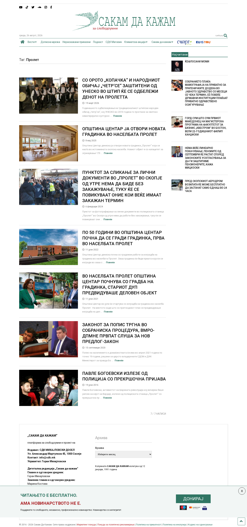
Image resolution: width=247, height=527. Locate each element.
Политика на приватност (148, 524)
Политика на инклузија (174, 524)
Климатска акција (135, 42)
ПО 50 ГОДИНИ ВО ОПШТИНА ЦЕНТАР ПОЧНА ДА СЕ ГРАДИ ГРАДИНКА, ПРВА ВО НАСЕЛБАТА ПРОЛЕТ (123, 238)
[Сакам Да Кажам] (123, 29)
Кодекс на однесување (200, 524)
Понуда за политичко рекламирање (115, 524)
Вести (31, 42)
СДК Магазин (114, 42)
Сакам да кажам (161, 42)
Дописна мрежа (50, 42)
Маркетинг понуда (86, 524)
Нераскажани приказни (77, 42)
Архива (99, 447)
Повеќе (117, 116)
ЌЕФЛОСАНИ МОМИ (197, 61)
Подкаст (98, 42)
